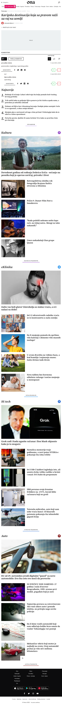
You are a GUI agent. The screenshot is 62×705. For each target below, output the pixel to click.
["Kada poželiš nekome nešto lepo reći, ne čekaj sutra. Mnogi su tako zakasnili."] (13, 228)
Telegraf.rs (5, 2)
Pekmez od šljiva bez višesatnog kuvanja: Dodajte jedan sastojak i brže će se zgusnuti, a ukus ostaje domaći (30, 107)
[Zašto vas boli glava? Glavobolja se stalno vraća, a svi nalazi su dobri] (31, 287)
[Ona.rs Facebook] (24, 693)
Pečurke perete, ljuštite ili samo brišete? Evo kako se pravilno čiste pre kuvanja (29, 119)
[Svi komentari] (49, 58)
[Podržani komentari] (54, 58)
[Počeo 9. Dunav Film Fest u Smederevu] (13, 209)
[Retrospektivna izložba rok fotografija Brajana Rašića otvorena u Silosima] (13, 189)
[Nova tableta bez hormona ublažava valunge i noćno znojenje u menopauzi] (13, 383)
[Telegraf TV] (37, 693)
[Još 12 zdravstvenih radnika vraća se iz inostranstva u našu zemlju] (13, 323)
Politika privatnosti (41, 699)
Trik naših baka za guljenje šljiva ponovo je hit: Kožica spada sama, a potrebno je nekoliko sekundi (30, 101)
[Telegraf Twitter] (28, 693)
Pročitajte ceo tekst (8, 27)
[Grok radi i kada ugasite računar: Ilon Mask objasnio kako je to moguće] (31, 422)
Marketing (19, 699)
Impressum (24, 699)
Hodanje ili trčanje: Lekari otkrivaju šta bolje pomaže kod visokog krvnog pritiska (29, 95)
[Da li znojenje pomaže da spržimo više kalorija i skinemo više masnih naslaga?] (13, 343)
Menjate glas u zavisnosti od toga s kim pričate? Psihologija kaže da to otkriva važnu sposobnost (30, 113)
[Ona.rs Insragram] (33, 693)
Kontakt (48, 699)
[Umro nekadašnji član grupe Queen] (13, 248)
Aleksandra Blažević (9, 23)
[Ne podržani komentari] (59, 58)
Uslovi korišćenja (32, 699)
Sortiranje (51, 55)
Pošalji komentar (16, 59)
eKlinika (6, 267)
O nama (14, 699)
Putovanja (4, 11)
